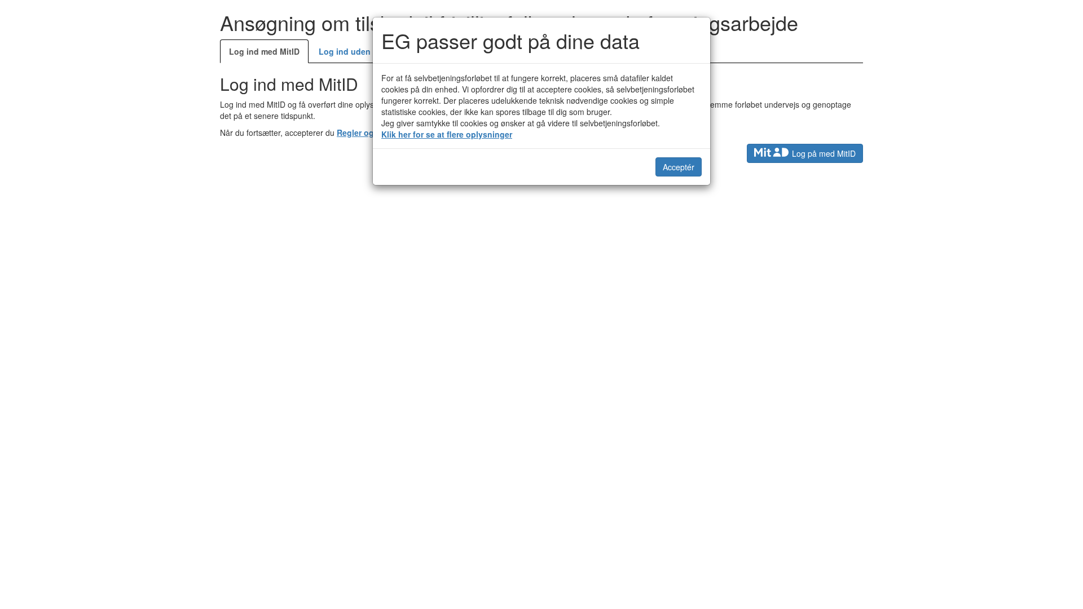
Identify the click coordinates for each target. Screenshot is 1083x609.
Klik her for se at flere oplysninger (446, 134)
